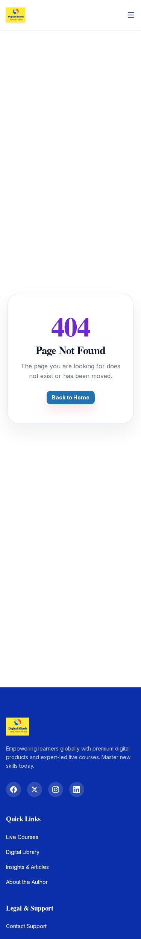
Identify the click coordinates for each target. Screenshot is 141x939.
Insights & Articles (27, 867)
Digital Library (22, 852)
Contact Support (26, 926)
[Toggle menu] (131, 15)
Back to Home (70, 397)
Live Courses (22, 837)
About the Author (27, 882)
